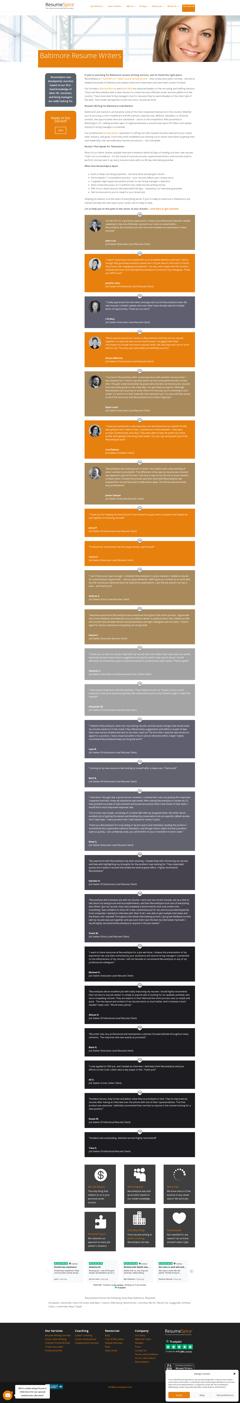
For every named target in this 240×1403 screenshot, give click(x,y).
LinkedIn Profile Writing (57, 1342)
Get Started (188, 6)
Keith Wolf (127, 88)
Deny (202, 1395)
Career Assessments (85, 1339)
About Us (171, 6)
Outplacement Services (87, 1342)
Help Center (111, 1350)
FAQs (107, 1346)
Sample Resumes (114, 1342)
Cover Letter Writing (55, 1339)
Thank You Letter (54, 1346)
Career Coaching (83, 1335)
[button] (234, 1373)
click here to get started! (164, 208)
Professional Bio (53, 1350)
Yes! (60, 130)
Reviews (139, 1342)
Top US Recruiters (114, 1339)
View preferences (225, 1395)
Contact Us (140, 1350)
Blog (107, 1335)
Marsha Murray (108, 88)
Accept (179, 1395)
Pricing (142, 6)
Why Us (130, 6)
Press (138, 1346)
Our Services (96, 6)
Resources (157, 6)
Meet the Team (143, 1339)
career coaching (136, 1238)
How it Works (114, 6)
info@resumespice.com (120, 1387)
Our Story (140, 1335)
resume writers (111, 133)
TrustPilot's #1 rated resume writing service (124, 78)
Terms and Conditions (146, 1354)
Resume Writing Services (58, 1335)
